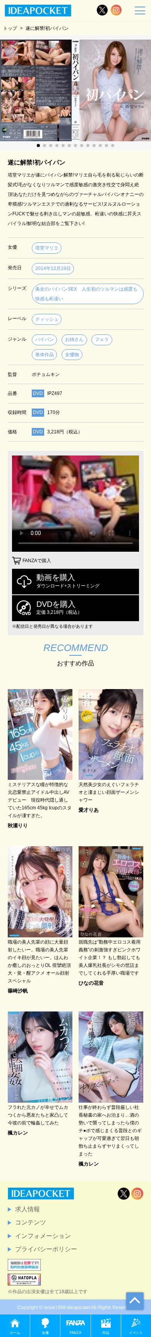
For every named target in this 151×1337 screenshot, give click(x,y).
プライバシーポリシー (46, 1249)
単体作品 (44, 354)
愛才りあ (89, 809)
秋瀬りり (18, 825)
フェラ (102, 339)
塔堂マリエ (46, 248)
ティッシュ (46, 319)
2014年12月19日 (53, 268)
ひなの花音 (91, 982)
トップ (10, 28)
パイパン (44, 339)
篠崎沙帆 (18, 990)
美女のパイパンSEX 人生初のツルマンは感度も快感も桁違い (86, 293)
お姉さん (74, 339)
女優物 (72, 354)
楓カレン (18, 1132)
